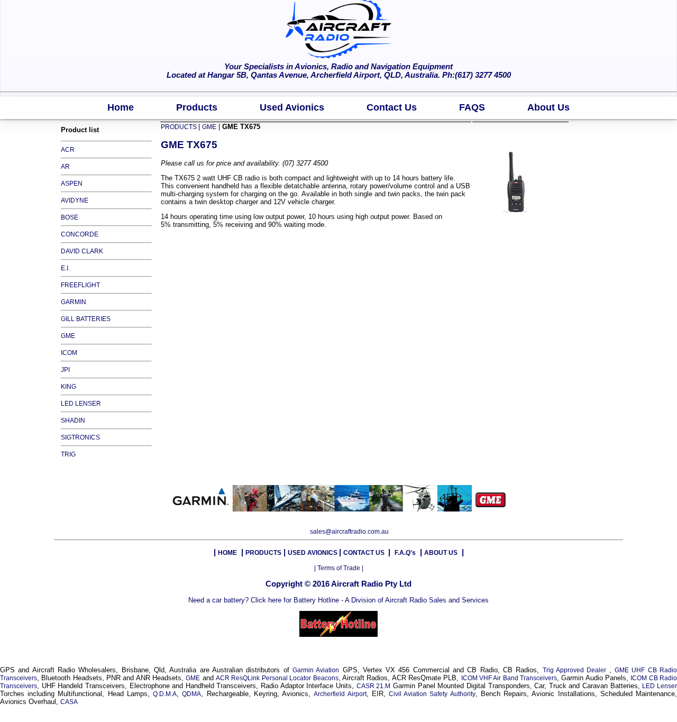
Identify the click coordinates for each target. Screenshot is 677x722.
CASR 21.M (373, 686)
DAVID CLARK (82, 251)
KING (68, 386)
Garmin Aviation (315, 670)
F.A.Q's (405, 552)
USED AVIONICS (313, 552)
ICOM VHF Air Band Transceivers (509, 678)
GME (68, 336)
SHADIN (73, 420)
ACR (68, 149)
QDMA (191, 694)
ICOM (69, 353)
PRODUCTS (179, 127)
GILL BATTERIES (86, 319)
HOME (227, 552)
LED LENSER (81, 403)
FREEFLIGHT (80, 285)
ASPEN (72, 183)
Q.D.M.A (165, 694)
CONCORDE (79, 234)
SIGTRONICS (80, 437)
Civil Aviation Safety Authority (432, 694)
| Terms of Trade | (338, 568)
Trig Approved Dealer (576, 670)
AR (65, 166)
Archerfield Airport (340, 694)
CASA (69, 702)
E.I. (65, 268)
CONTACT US (364, 552)
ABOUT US (441, 552)
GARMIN (73, 302)
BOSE (69, 217)
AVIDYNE (74, 200)
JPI (65, 369)
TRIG (68, 454)
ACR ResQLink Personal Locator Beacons (277, 678)
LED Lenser (659, 686)
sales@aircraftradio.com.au (349, 531)
